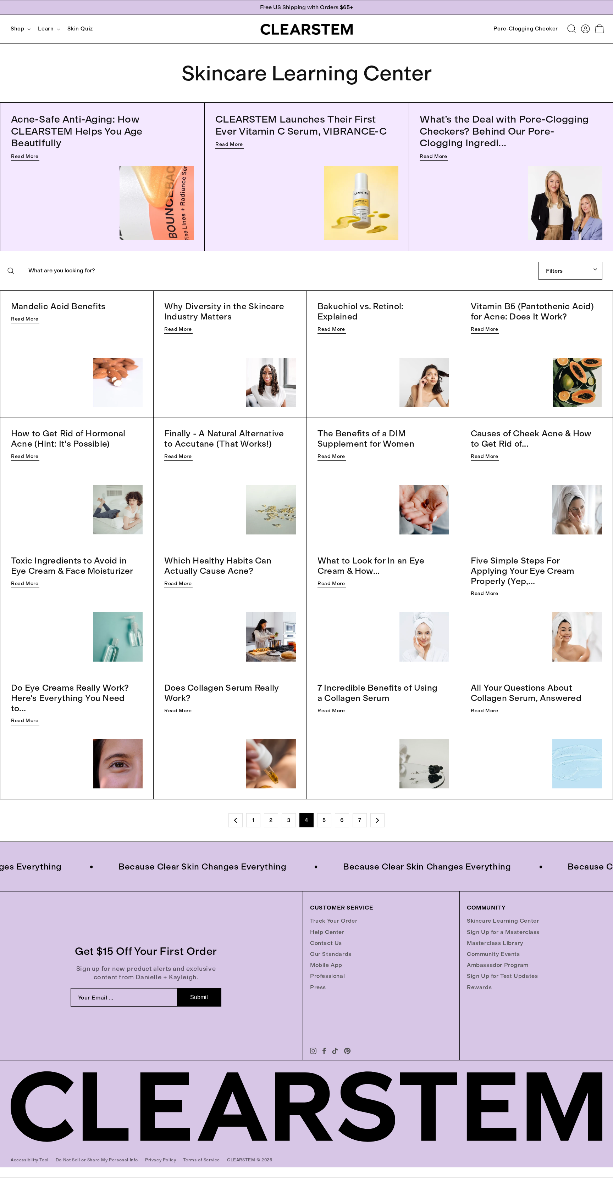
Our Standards (331, 954)
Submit (199, 997)
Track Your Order (334, 920)
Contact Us (326, 943)
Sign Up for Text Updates (502, 976)
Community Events (493, 954)
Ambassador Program (498, 965)
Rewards (479, 987)
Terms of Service (201, 1159)
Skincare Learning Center (503, 920)
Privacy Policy (160, 1159)
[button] (20, 28)
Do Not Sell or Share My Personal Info (97, 1159)
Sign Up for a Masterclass (503, 932)
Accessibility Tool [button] (30, 1159)
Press (318, 987)
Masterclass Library (495, 943)
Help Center (327, 932)
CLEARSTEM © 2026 (249, 1159)
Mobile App (326, 965)
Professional (327, 976)
